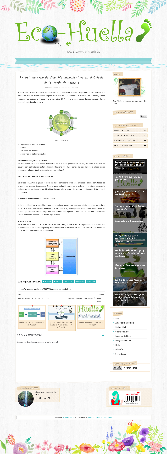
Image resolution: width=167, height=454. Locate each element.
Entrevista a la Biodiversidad (129, 221)
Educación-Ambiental (123, 336)
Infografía (119, 349)
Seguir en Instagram (123, 145)
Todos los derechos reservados (100, 417)
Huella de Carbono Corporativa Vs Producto (31, 323)
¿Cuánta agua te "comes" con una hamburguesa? (129, 193)
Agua (117, 318)
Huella (117, 345)
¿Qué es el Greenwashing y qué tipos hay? (130, 267)
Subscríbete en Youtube (125, 140)
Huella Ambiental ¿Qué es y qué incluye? (90, 323)
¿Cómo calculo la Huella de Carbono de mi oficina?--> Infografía (61, 325)
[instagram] (49, 398)
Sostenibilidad (120, 354)
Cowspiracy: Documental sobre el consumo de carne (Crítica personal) (130, 165)
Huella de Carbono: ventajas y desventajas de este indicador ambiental (130, 253)
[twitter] (40, 398)
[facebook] (36, 398)
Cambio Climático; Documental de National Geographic (130, 281)
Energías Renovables (123, 340)
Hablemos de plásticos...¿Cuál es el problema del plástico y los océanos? (129, 297)
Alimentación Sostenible (124, 323)
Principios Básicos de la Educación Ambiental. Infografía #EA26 (126, 238)
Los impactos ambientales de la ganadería (129, 208)
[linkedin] (45, 398)
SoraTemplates (68, 417)
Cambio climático (122, 332)
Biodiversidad (120, 327)
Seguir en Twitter (122, 130)
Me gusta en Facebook (124, 135)
